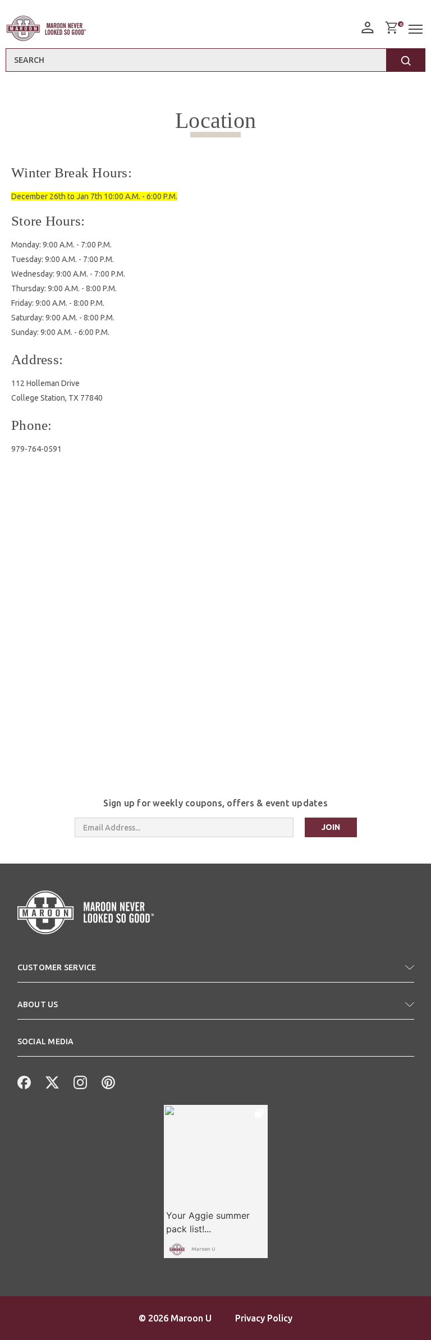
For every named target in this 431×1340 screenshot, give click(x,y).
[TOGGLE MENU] (417, 29)
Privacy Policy (263, 1318)
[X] (51, 1081)
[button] (215, 972)
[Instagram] (79, 1081)
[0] (391, 27)
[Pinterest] (107, 1081)
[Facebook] (23, 1081)
